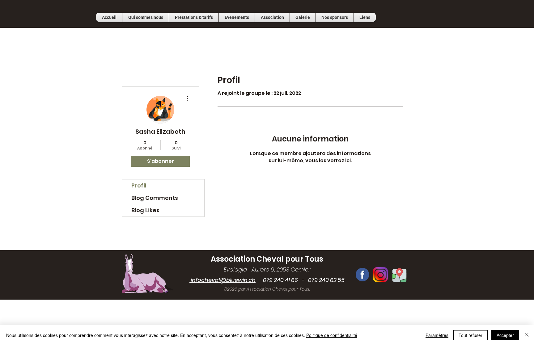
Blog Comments (154, 198)
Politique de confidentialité (331, 335)
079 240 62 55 (326, 280)
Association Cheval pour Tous (267, 259)
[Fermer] (526, 335)
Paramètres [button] (437, 335)
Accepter (505, 335)
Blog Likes (145, 210)
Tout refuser (470, 335)
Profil (138, 185)
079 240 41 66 (277, 280)
